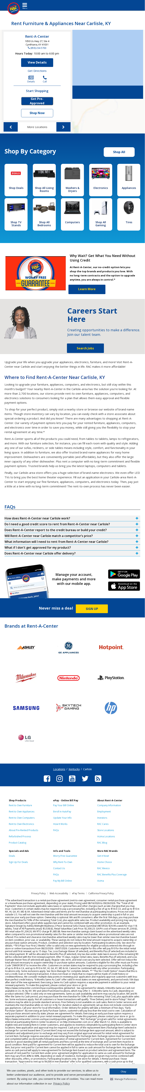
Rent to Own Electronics (21, 824)
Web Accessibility (59, 893)
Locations (59, 769)
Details (31, 81)
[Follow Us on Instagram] (60, 782)
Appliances (129, 188)
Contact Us (59, 868)
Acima (100, 880)
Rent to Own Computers (22, 817)
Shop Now (37, 113)
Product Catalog (17, 842)
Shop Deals (16, 188)
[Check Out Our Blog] (98, 782)
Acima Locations (106, 836)
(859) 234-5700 (38, 48)
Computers (72, 222)
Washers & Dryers (72, 189)
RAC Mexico (103, 868)
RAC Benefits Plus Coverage (112, 874)
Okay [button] (123, 1071)
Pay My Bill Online (62, 880)
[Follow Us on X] (85, 782)
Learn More (87, 289)
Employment (104, 811)
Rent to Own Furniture (20, 805)
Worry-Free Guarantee (65, 855)
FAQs (56, 830)
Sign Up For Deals (18, 862)
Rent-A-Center (37, 36)
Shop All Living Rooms (44, 189)
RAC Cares (102, 824)
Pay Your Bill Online (63, 805)
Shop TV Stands (16, 223)
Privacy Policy (61, 1083)
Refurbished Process (20, 836)
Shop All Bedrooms (44, 223)
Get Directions (37, 71)
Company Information (109, 805)
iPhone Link (124, 587)
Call (45, 81)
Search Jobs (85, 348)
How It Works (60, 824)
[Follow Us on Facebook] (47, 782)
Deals (12, 855)
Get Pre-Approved (37, 101)
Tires (129, 222)
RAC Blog (102, 842)
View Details (37, 62)
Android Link (123, 575)
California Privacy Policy (101, 893)
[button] (123, 1079)
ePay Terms (78, 893)
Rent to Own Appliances (21, 811)
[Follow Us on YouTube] (72, 782)
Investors (102, 817)
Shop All (119, 152)
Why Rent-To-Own (62, 862)
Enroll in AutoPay (62, 811)
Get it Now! (103, 855)
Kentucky (74, 769)
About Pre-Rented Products (23, 830)
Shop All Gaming (100, 223)
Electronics (101, 188)
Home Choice (104, 862)
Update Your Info (62, 817)
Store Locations (105, 830)
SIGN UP (92, 609)
